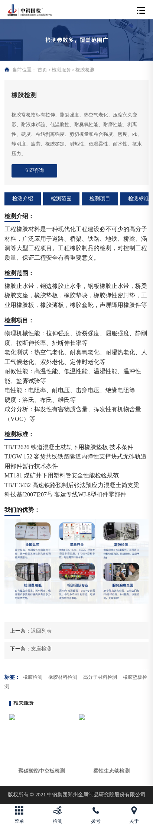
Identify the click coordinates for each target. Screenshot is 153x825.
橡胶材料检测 (62, 677)
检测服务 (61, 70)
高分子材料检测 (100, 677)
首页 (42, 70)
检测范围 (61, 199)
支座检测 (41, 649)
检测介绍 (22, 199)
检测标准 (138, 199)
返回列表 (41, 631)
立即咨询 (34, 170)
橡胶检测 (32, 677)
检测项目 (99, 199)
